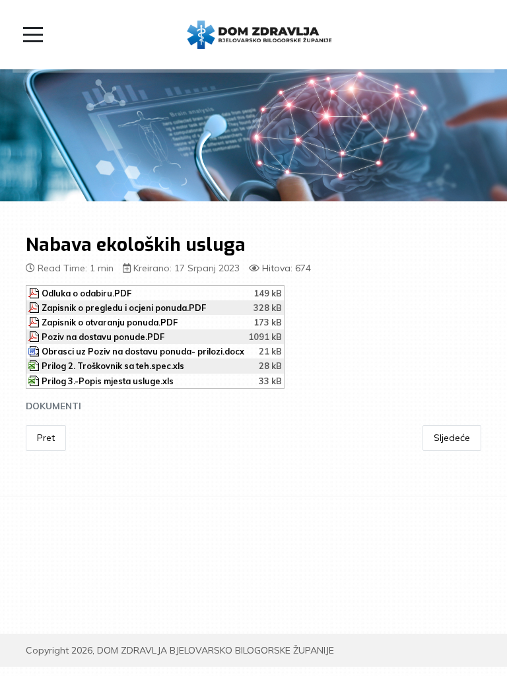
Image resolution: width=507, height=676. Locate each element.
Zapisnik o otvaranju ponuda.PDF (110, 322)
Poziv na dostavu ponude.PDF (103, 336)
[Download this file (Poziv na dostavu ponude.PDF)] (35, 336)
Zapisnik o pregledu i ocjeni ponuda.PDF (124, 307)
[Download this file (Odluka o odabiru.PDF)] (35, 293)
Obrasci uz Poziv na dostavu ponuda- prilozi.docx (143, 351)
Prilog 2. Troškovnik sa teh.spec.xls (113, 365)
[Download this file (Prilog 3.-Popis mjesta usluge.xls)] (35, 381)
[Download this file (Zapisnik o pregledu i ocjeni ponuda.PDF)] (35, 307)
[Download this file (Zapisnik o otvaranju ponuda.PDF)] (35, 322)
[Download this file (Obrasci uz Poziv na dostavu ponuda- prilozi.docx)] (35, 351)
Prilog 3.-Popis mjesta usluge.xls (108, 381)
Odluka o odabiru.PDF (86, 293)
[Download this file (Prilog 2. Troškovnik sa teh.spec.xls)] (35, 365)
